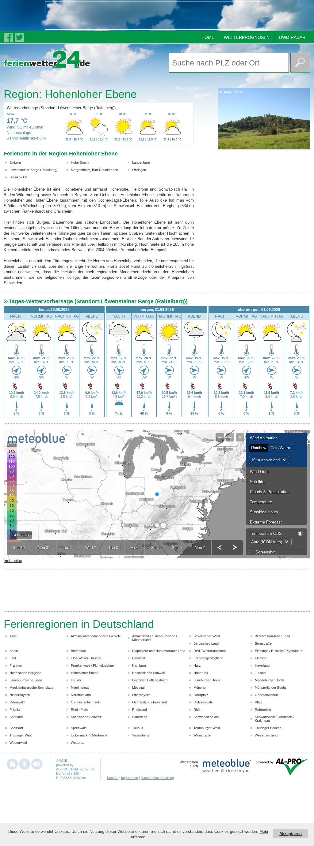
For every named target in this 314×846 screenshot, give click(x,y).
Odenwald (17, 702)
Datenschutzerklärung (157, 778)
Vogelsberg (140, 735)
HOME (207, 37)
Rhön (197, 709)
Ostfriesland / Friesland (149, 702)
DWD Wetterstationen (209, 651)
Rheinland (139, 709)
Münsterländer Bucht (270, 687)
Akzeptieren (290, 833)
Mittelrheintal (80, 687)
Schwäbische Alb (206, 717)
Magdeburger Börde (270, 680)
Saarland (16, 717)
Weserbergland (266, 735)
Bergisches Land (206, 643)
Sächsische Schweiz (86, 717)
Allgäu (14, 636)
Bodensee (78, 651)
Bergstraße (263, 643)
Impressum (129, 778)
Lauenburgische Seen (26, 680)
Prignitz (15, 709)
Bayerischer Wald (206, 636)
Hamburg (139, 665)
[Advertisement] (157, 15)
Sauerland (139, 717)
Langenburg (141, 162)
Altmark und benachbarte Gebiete (96, 636)
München (200, 687)
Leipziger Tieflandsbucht (150, 680)
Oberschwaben (266, 695)
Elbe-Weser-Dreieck (86, 658)
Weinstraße (202, 735)
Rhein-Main (79, 709)
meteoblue (13, 560)
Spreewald (78, 728)
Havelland (262, 665)
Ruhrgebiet (263, 709)
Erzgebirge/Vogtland (208, 658)
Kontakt (112, 778)
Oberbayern (141, 695)
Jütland (260, 673)
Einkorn (15, 162)
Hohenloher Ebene (84, 673)
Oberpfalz (200, 695)
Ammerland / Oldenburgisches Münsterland (154, 638)
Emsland (138, 658)
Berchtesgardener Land (272, 636)
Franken (16, 665)
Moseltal (138, 687)
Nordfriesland (81, 695)
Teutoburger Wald (206, 728)
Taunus (137, 728)
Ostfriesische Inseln (86, 702)
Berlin (14, 651)
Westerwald (18, 742)
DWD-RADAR (292, 37)
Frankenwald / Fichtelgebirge (92, 665)
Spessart (16, 728)
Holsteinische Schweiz (149, 673)
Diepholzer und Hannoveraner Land (158, 651)
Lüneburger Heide (206, 680)
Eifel (13, 658)
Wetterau (77, 742)
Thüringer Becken (268, 728)
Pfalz (258, 702)
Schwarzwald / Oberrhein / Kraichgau (274, 718)
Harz (197, 665)
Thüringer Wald (21, 735)
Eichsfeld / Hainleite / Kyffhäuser (279, 651)
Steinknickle (18, 177)
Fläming (260, 658)
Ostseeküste (203, 702)
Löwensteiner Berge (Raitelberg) (34, 170)
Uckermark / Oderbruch (89, 735)
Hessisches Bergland (25, 673)
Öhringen (139, 170)
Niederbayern (20, 695)
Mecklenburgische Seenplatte (31, 687)
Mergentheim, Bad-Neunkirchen (94, 170)
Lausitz (76, 680)
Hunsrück (200, 673)
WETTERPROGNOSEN (247, 37)
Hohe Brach (80, 162)
